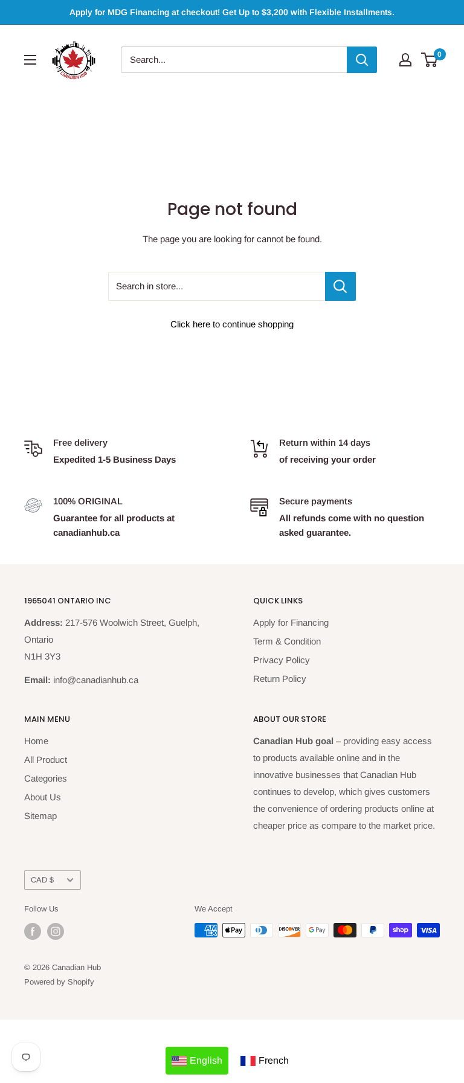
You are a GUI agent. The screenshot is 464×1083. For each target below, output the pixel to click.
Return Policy (279, 678)
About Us (42, 797)
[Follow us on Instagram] (55, 931)
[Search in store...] (340, 286)
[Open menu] (30, 60)
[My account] (405, 59)
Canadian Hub (76, 967)
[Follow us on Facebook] (32, 931)
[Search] (362, 60)
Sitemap (40, 816)
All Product (45, 759)
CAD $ (42, 879)
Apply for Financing (291, 622)
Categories (45, 778)
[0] (429, 60)
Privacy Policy (281, 660)
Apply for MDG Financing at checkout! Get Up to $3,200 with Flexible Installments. (232, 12)
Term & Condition (287, 641)
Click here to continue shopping (232, 324)
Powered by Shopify (59, 981)
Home (36, 741)
